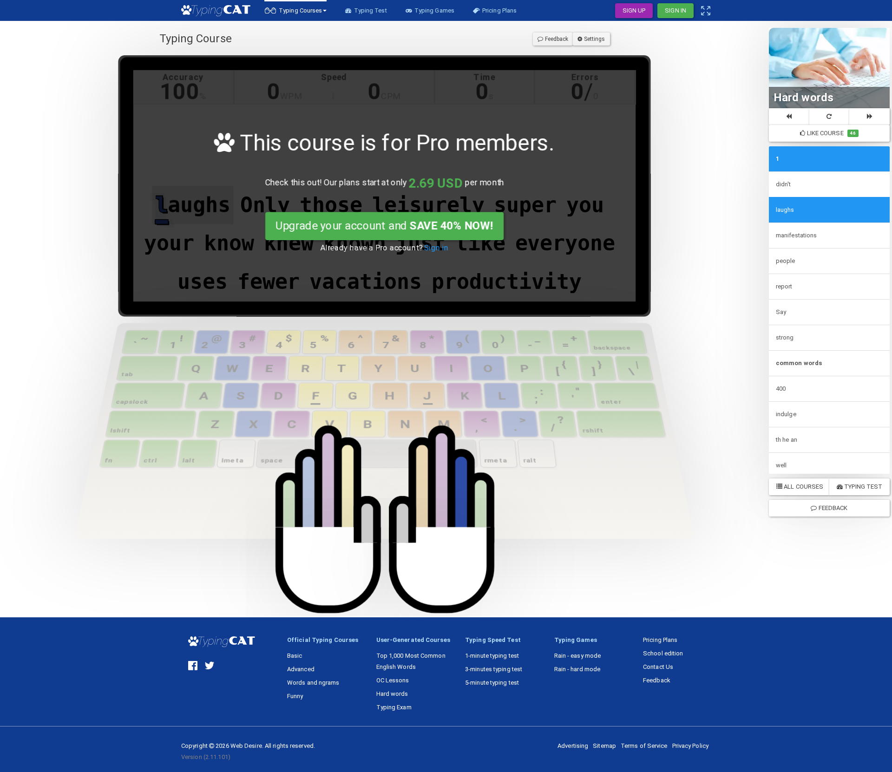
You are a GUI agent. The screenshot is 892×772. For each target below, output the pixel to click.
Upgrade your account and (384, 225)
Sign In (675, 10)
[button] (295, 10)
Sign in (436, 248)
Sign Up (634, 10)
